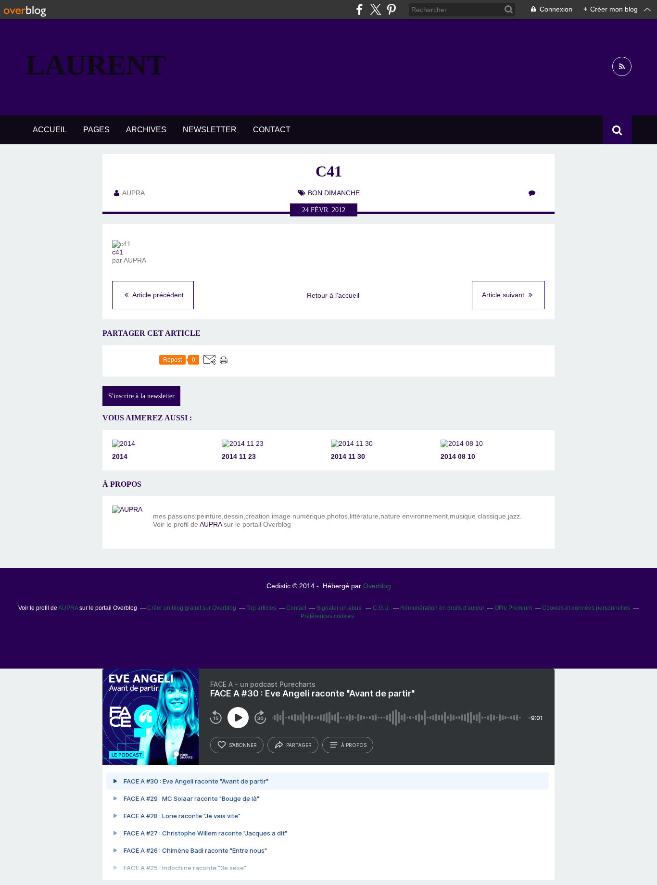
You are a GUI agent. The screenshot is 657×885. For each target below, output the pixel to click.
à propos (353, 745)
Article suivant (504, 295)
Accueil (50, 130)
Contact (272, 130)
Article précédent (157, 295)
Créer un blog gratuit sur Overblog (191, 608)
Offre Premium (513, 608)
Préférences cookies (327, 616)
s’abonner (243, 745)
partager (299, 745)
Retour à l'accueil (333, 295)
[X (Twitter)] (375, 9)
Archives (146, 130)
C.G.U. (381, 608)
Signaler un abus (339, 608)
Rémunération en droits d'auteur (442, 608)
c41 (117, 252)
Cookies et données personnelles (586, 608)
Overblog (377, 586)
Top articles (261, 608)
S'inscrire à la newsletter (141, 396)
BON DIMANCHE (334, 193)
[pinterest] (391, 9)
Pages (96, 130)
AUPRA (211, 524)
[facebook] (360, 9)
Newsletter (210, 130)
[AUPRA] (129, 522)
